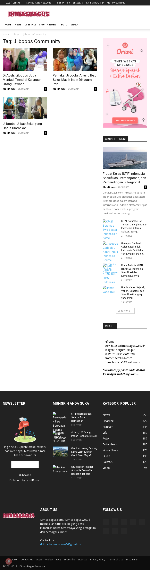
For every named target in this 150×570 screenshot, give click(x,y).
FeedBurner (33, 480)
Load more (124, 310)
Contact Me (27, 559)
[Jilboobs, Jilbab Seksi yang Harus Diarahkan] (25, 108)
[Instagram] (115, 522)
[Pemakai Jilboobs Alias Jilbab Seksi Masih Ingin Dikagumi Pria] (75, 59)
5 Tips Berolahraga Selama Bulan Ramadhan (81, 417)
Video (74, 24)
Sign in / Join (63, 2)
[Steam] (142, 522)
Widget (49, 559)
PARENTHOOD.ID (95, 2)
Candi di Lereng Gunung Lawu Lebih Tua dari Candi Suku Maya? (84, 452)
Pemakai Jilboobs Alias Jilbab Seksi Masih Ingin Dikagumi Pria (74, 79)
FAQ (58, 559)
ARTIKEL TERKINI (115, 138)
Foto (64, 24)
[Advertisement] (101, 14)
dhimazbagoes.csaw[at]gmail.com (61, 544)
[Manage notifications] (8, 561)
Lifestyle (30, 24)
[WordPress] (115, 531)
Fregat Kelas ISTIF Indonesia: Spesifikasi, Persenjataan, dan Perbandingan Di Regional (124, 178)
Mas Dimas (9, 88)
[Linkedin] (124, 522)
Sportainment (48, 24)
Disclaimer (132, 559)
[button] (142, 25)
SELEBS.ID (78, 2)
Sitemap (82, 559)
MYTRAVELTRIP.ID (116, 2)
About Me (12, 559)
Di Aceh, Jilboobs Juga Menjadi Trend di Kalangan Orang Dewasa (22, 79)
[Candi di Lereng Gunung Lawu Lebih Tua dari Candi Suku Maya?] (60, 452)
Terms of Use (115, 559)
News (18, 24)
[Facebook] (106, 522)
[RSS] (133, 522)
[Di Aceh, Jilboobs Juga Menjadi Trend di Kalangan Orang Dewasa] (25, 59)
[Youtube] (124, 531)
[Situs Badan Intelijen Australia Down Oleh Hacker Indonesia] (60, 469)
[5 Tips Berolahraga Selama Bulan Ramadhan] (60, 426)
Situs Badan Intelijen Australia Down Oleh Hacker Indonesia (82, 470)
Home (7, 24)
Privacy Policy (97, 559)
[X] (106, 531)
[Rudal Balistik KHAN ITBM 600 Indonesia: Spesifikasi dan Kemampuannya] (110, 274)
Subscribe (69, 559)
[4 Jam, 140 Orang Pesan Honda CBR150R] (60, 437)
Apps (39, 559)
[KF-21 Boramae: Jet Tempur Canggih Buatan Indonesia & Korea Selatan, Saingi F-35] (110, 229)
